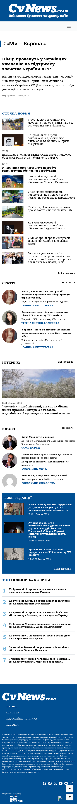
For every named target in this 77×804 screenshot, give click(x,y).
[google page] (44, 783)
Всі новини (66, 273)
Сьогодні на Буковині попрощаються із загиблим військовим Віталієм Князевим (48, 179)
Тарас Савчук (30, 448)
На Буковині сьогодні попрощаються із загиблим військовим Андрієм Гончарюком (49, 225)
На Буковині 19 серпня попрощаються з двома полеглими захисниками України (37, 590)
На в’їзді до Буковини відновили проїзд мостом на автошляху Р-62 (50, 209)
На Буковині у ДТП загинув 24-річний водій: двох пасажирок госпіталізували (39, 637)
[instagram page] (71, 783)
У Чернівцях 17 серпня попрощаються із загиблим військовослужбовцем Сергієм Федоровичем (39, 660)
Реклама (12, 724)
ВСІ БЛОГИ (68, 428)
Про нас (11, 706)
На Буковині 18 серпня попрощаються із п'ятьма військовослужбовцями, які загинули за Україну (39, 613)
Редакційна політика (21, 718)
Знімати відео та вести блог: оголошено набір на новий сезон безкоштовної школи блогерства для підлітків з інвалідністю (49, 258)
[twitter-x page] (55, 783)
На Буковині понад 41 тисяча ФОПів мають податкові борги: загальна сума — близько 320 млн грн (37, 156)
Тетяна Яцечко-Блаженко (40, 323)
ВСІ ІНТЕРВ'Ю (66, 362)
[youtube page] (60, 783)
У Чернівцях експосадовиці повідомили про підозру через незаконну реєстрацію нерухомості (51, 194)
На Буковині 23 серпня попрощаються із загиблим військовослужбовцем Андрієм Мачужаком (48, 139)
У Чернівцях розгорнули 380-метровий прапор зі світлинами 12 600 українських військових (50, 122)
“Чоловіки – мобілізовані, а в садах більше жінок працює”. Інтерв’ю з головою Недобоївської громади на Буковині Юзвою (36, 410)
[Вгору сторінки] (69, 788)
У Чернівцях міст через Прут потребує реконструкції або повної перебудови (29, 169)
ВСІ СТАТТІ (68, 282)
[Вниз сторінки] (69, 797)
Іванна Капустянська (37, 305)
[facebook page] (50, 783)
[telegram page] (66, 783)
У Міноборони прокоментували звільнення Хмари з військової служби (49, 241)
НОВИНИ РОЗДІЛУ (63, 569)
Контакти (12, 712)
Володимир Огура (34, 468)
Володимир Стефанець (38, 483)
